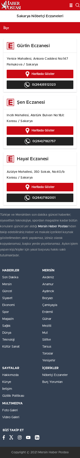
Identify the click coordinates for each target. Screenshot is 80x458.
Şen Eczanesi (31, 102)
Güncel (7, 291)
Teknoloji (8, 339)
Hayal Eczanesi (33, 159)
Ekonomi (8, 305)
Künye (6, 382)
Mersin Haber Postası (53, 226)
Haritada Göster (43, 74)
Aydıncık (48, 291)
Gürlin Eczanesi (33, 46)
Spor (5, 312)
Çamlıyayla (49, 305)
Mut (45, 332)
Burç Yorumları (52, 382)
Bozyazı (47, 298)
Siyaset (7, 298)
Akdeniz (48, 277)
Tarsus (46, 346)
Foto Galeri (10, 410)
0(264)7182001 (44, 197)
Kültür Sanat (11, 346)
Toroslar (47, 353)
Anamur (48, 284)
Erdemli (47, 312)
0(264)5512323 (44, 84)
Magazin (8, 319)
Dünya (6, 332)
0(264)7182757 (44, 141)
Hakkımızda (10, 375)
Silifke (46, 339)
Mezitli (46, 325)
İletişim (7, 388)
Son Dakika (10, 277)
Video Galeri (10, 417)
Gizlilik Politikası (13, 395)
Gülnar (46, 319)
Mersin (7, 284)
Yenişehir (48, 360)
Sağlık (6, 325)
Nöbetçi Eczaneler (55, 375)
